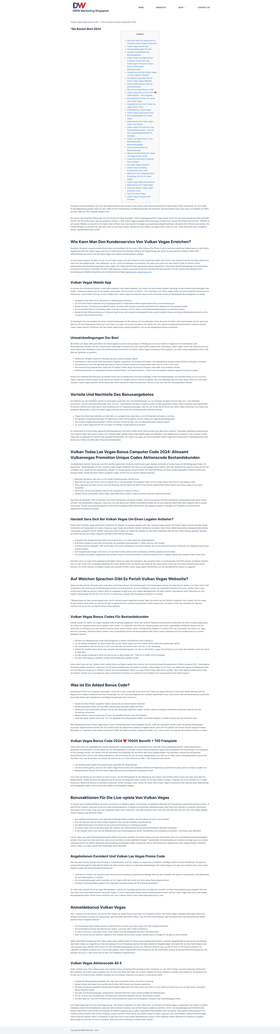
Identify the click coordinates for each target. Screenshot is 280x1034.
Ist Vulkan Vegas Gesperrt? (138, 165)
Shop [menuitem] (180, 7)
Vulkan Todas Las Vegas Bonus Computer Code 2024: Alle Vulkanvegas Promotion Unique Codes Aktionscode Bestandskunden (140, 64)
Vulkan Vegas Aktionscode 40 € (140, 113)
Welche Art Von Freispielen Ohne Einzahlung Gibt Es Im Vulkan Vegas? (140, 176)
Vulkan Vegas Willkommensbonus (141, 182)
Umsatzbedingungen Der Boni (139, 49)
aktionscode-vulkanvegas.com (138, 272)
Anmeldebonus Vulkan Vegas (139, 110)
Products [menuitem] (161, 7)
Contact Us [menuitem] (204, 7)
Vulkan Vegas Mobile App (137, 46)
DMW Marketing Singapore (91, 10)
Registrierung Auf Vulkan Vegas (140, 185)
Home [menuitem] (141, 7)
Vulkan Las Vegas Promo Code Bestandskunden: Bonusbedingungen (140, 142)
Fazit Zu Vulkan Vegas (136, 193)
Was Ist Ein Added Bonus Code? (140, 89)
